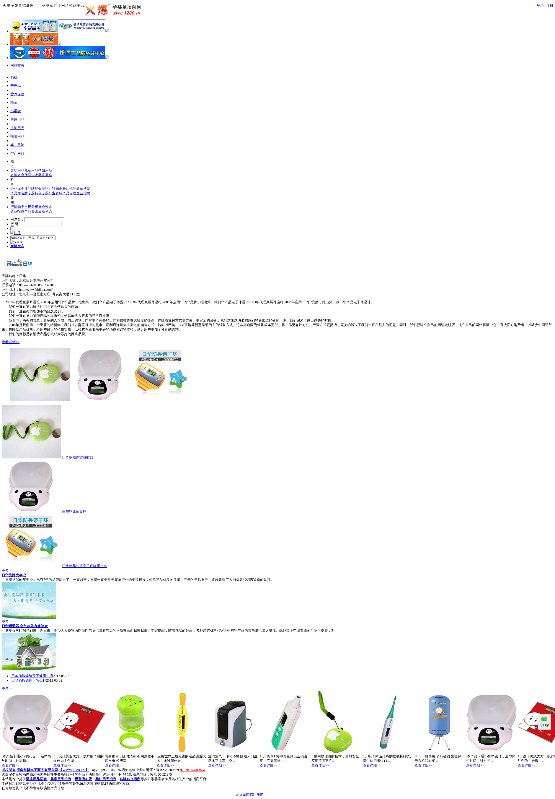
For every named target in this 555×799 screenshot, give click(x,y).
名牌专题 (28, 193)
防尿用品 (17, 119)
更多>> (7, 570)
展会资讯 (45, 207)
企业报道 (17, 211)
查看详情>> (11, 342)
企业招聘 (83, 193)
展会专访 (42, 188)
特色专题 (42, 193)
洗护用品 (17, 128)
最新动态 (45, 211)
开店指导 (69, 188)
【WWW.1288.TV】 (74, 770)
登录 (540, 5)
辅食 (13, 102)
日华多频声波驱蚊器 (77, 457)
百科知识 (55, 188)
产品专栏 (69, 193)
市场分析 (31, 207)
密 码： (16, 224)
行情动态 (17, 207)
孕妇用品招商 (105, 779)
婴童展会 (45, 175)
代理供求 (31, 175)
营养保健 (17, 94)
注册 (549, 5)
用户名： (17, 219)
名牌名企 (17, 175)
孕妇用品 (45, 170)
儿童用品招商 (60, 779)
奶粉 (13, 77)
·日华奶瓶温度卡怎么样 (28, 680)
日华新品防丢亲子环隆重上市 (84, 566)
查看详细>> (11, 765)
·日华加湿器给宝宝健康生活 (31, 676)
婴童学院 (83, 188)
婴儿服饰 (17, 145)
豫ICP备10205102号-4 (192, 770)
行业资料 (55, 193)
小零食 (15, 111)
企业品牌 (28, 188)
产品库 (15, 193)
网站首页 (17, 65)
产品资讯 (31, 211)
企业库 (15, 188)
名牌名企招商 (130, 779)
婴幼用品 (17, 170)
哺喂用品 (17, 136)
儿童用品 (31, 170)
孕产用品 (17, 153)
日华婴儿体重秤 (74, 511)
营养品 (15, 86)
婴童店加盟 (83, 779)
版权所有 (9, 770)
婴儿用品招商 (36, 779)
